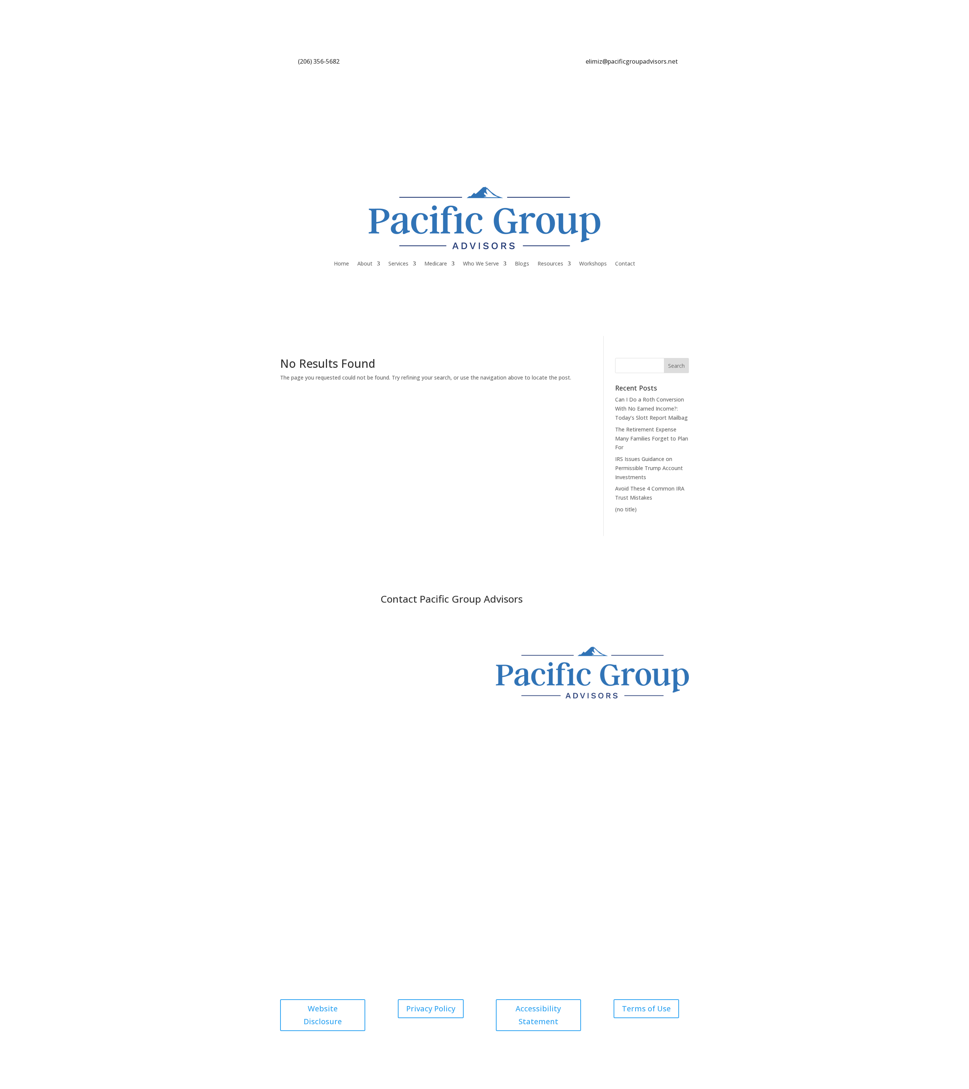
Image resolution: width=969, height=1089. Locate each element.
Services (398, 263)
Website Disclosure (323, 1015)
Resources (550, 263)
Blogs (522, 263)
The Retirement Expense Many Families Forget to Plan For (651, 438)
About (364, 263)
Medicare (435, 263)
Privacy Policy (430, 1008)
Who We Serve (481, 263)
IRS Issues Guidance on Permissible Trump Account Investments (649, 468)
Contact (625, 263)
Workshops (593, 263)
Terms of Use (646, 1008)
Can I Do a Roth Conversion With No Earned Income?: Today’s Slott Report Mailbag (651, 408)
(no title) (626, 509)
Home (341, 263)
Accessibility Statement (538, 1015)
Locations (464, 783)
